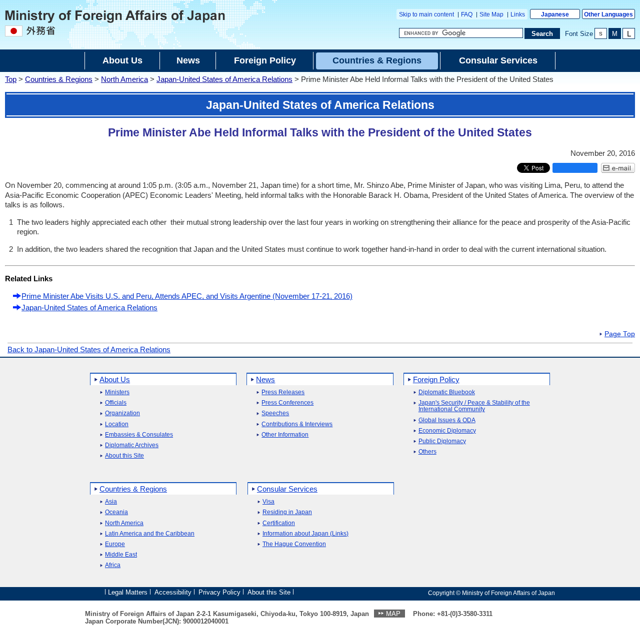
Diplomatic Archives (131, 445)
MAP (393, 614)
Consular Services (287, 489)
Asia (111, 502)
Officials (115, 403)
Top (10, 79)
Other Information (285, 435)
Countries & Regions (58, 79)
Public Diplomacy (442, 441)
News (265, 379)
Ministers (117, 392)
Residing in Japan (287, 512)
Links (517, 14)
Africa (112, 565)
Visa (268, 502)
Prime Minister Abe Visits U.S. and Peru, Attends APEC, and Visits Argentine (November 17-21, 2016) (187, 296)
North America (124, 79)
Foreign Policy (436, 379)
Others (427, 452)
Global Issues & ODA (447, 420)
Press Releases (283, 392)
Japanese (555, 14)
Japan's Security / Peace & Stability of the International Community (474, 406)
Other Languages (608, 14)
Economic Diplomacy (447, 431)
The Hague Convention (294, 544)
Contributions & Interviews (297, 424)
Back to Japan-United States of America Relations (89, 349)
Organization (122, 413)
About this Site (124, 456)
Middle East (121, 555)
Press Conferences (288, 403)
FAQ (466, 14)
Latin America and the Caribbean (149, 534)
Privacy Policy (219, 592)
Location (116, 424)
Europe (115, 544)
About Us (115, 379)
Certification (278, 523)
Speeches (275, 413)
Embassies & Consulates (139, 435)
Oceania (116, 512)
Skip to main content (426, 14)
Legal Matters (128, 592)
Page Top (619, 334)
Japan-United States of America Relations (224, 79)
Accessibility (173, 592)
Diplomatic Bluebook (446, 392)
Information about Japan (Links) (305, 534)
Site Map (492, 14)
